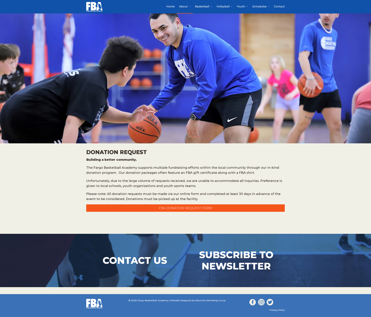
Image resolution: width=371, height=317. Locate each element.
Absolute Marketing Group (210, 300)
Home (170, 6)
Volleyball (223, 6)
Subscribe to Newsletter (236, 260)
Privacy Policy (277, 310)
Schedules (259, 6)
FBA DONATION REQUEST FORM (185, 208)
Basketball (202, 6)
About (183, 6)
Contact (279, 6)
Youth (241, 6)
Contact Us (135, 260)
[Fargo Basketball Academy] (94, 6)
